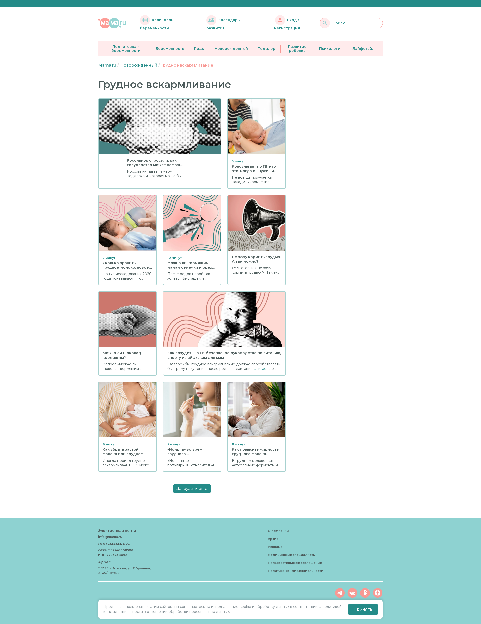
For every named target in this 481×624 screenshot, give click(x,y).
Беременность (170, 48)
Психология (331, 48)
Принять (363, 609)
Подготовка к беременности (126, 49)
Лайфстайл (363, 48)
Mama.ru (107, 65)
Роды (199, 48)
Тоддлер (266, 48)
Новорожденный (231, 48)
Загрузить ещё (192, 488)
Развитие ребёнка (297, 49)
